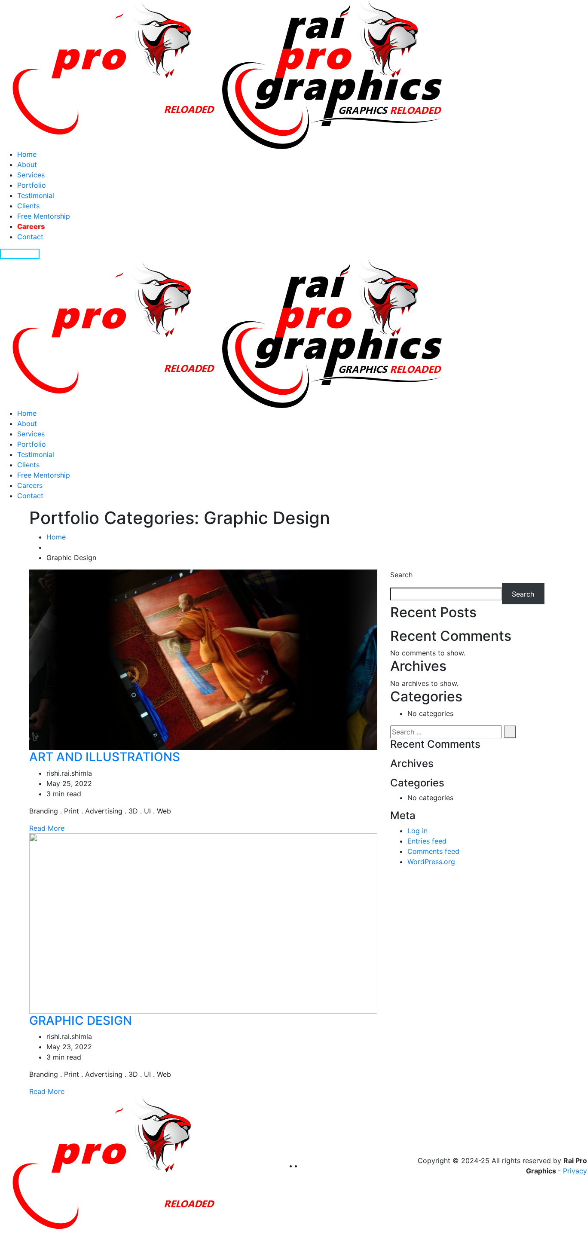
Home (27, 154)
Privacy (575, 1171)
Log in (417, 830)
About (27, 164)
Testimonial (35, 195)
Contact (30, 236)
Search (401, 574)
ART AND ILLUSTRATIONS (104, 756)
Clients (28, 205)
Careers (31, 226)
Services (31, 175)
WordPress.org (431, 861)
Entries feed (426, 841)
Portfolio (31, 185)
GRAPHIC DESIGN (80, 1020)
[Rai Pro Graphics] (221, 74)
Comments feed (433, 851)
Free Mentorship (43, 216)
